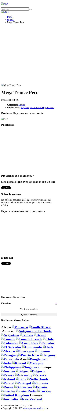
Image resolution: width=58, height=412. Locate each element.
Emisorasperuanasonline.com (34, 408)
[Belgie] (22, 371)
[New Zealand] (31, 399)
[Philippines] (11, 367)
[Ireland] (8, 379)
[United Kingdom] (15, 395)
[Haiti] (48, 347)
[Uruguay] (48, 355)
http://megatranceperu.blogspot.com (37, 107)
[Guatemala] (32, 347)
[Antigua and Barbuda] (34, 331)
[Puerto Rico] (28, 355)
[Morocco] (20, 327)
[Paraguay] (9, 355)
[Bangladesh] (37, 359)
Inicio (9, 17)
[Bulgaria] (37, 371)
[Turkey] (44, 391)
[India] (6, 363)
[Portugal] (23, 383)
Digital (10, 19)
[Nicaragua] (25, 351)
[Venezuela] (10, 359)
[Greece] (40, 375)
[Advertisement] (29, 55)
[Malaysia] (35, 363)
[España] (40, 387)
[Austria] (8, 371)
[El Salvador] (11, 347)
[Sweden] (8, 391)
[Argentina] (10, 335)
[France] (7, 375)
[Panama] (42, 351)
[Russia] (7, 387)
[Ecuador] (47, 343)
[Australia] (9, 399)
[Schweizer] (23, 387)
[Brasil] (40, 335)
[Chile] (48, 339)
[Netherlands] (37, 379)
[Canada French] (29, 339)
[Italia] (21, 379)
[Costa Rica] (28, 343)
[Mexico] (8, 351)
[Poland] (7, 383)
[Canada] (8, 339)
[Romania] (40, 383)
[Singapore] (30, 367)
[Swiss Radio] (26, 391)
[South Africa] (40, 327)
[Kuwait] (19, 363)
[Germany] (23, 375)
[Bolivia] (26, 335)
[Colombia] (9, 343)
